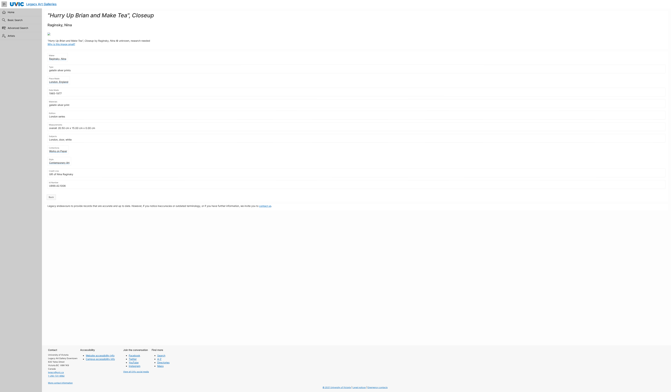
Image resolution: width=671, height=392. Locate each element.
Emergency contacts (377, 387)
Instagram (134, 366)
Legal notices (359, 387)
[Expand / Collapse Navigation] (4, 4)
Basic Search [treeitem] (15, 20)
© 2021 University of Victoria (337, 387)
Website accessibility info (100, 355)
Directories (163, 362)
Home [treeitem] (11, 12)
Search (161, 355)
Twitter (133, 359)
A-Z (159, 359)
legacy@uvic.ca (56, 372)
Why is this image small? (61, 44)
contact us (265, 205)
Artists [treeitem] (11, 35)
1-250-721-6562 (56, 375)
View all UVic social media (136, 371)
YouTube (134, 362)
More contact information (60, 383)
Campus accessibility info (100, 359)
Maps (160, 366)
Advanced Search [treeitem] (18, 27)
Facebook (134, 355)
